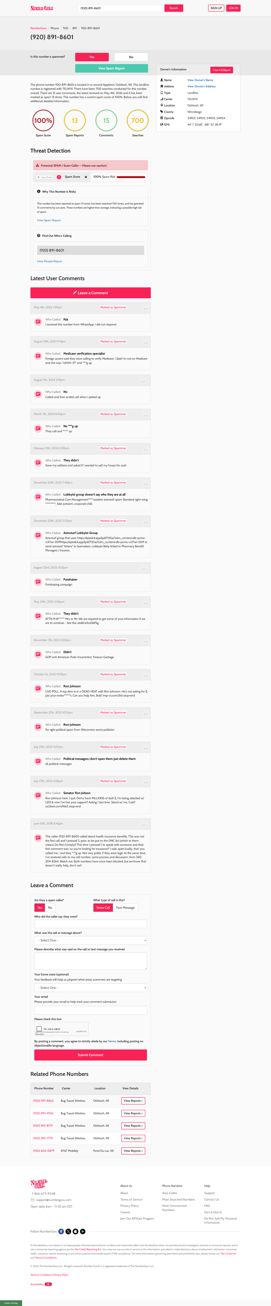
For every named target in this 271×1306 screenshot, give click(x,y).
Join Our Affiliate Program (137, 1218)
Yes (91, 57)
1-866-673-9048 (43, 1193)
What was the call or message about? (58, 933)
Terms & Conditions (46, 1257)
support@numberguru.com (53, 1200)
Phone (55, 28)
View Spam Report (111, 68)
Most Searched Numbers (178, 1199)
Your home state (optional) (51, 974)
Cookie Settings (11, 1303)
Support (209, 1193)
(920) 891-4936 (43, 1113)
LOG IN (233, 8)
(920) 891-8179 (43, 1125)
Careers (125, 1212)
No (131, 57)
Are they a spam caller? (49, 900)
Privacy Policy (129, 1206)
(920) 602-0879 (43, 1151)
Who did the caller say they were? (55, 916)
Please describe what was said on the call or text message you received (79, 949)
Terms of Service (131, 1199)
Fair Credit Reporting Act (88, 1249)
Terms (112, 1041)
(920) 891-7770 (43, 1138)
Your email (41, 996)
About (124, 1193)
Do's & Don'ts (213, 1212)
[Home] (41, 8)
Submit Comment (90, 1055)
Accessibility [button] (37, 1284)
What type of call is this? (109, 900)
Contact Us (211, 1199)
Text (125, 908)
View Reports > (133, 1100)
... (146, 308)
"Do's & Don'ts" (228, 1253)
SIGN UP (216, 8)
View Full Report (221, 70)
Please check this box (48, 1019)
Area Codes (169, 1193)
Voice (103, 908)
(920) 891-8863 (43, 1100)
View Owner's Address (201, 86)
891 (74, 28)
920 (65, 28)
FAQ (207, 1206)
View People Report (49, 261)
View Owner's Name (200, 80)
